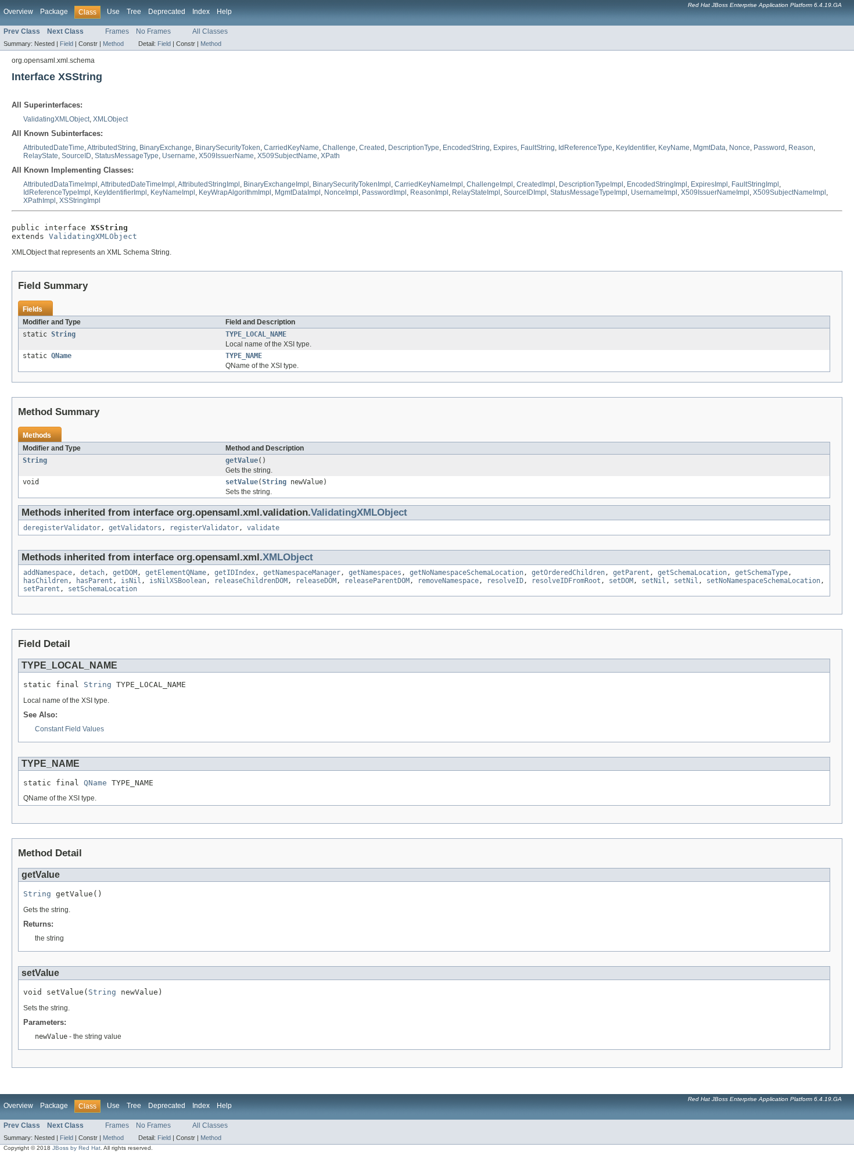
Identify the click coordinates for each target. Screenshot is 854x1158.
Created (372, 148)
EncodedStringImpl (657, 184)
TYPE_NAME (243, 356)
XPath (330, 156)
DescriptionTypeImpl (591, 184)
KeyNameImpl (172, 192)
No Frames (153, 31)
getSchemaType (761, 573)
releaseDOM (316, 581)
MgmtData (709, 148)
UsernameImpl (654, 192)
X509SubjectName (287, 156)
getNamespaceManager (301, 573)
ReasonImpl (429, 192)
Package (54, 12)
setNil (653, 581)
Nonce (739, 148)
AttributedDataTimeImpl (60, 184)
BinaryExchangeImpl (276, 184)
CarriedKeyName (291, 148)
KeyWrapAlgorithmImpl (235, 192)
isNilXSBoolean (177, 581)
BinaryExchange (165, 148)
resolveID (505, 581)
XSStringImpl (80, 200)
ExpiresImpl (709, 184)
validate (263, 528)
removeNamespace (448, 581)
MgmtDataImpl (298, 192)
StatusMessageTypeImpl (588, 192)
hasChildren (45, 581)
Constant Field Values (69, 729)
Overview (18, 12)
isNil (131, 581)
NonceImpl (341, 192)
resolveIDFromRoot (566, 581)
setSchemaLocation (102, 589)
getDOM (125, 573)
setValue (241, 482)
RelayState (40, 156)
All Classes (210, 31)
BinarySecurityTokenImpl (352, 184)
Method (113, 43)
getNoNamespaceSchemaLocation (466, 573)
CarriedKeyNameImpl (428, 184)
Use (113, 12)
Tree (134, 12)
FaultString (538, 148)
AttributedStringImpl (209, 184)
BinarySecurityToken (227, 148)
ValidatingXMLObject (56, 119)
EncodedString (466, 148)
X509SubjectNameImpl (789, 192)
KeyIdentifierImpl (120, 192)
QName (61, 356)
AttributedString (111, 148)
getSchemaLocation (692, 573)
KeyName (674, 148)
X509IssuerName (226, 156)
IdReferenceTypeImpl (57, 192)
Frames (117, 31)
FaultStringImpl (755, 184)
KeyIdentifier (635, 148)
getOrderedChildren (568, 573)
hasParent (94, 581)
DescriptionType (413, 148)
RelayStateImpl (476, 192)
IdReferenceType (585, 148)
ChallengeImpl (490, 184)
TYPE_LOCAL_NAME (255, 334)
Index (201, 12)
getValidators (135, 528)
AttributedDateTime (53, 148)
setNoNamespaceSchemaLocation (763, 581)
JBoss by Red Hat (76, 1148)
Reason (800, 148)
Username (178, 156)
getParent (631, 573)
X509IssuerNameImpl (715, 192)
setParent (41, 589)
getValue (241, 460)
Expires (505, 148)
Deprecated (166, 12)
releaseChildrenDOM (251, 581)
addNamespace (47, 573)
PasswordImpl (384, 192)
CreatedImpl (535, 184)
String (63, 334)
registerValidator (204, 528)
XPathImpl (39, 200)
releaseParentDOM (377, 581)
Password (769, 148)
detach (92, 573)
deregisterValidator (62, 528)
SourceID (76, 156)
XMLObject (110, 119)
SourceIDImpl (525, 192)
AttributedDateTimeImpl (138, 184)
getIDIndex (234, 573)
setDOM (621, 581)
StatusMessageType (127, 156)
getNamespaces (375, 573)
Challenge (339, 148)
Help (224, 12)
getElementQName (175, 573)
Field (66, 43)
